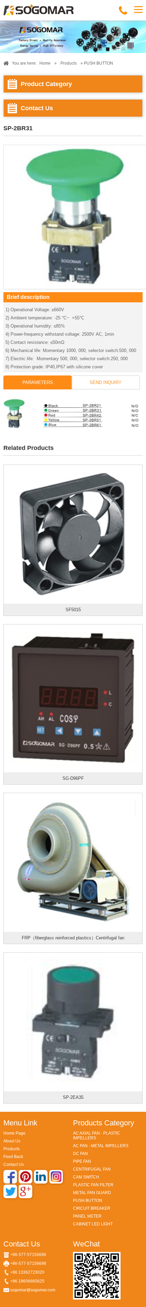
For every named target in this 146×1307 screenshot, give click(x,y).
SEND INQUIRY (106, 382)
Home (45, 63)
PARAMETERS (37, 382)
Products (68, 63)
